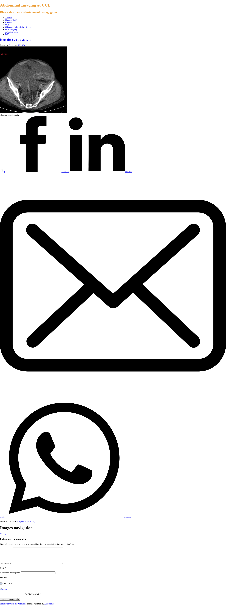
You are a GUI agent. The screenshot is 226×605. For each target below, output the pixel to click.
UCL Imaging (11, 29)
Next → (3, 534)
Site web (3, 577)
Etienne (12, 45)
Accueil (8, 18)
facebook (65, 172)
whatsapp (127, 517)
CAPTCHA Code (32, 594)
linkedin (128, 172)
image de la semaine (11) (27, 521)
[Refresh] (4, 589)
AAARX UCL (11, 32)
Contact (8, 22)
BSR (7, 34)
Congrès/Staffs (11, 20)
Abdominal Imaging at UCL (25, 5)
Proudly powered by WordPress (13, 604)
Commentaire (6, 563)
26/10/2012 (22, 45)
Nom (3, 568)
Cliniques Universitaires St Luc (18, 27)
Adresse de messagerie (10, 573)
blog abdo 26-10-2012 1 (15, 39)
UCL (7, 25)
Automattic (48, 604)
